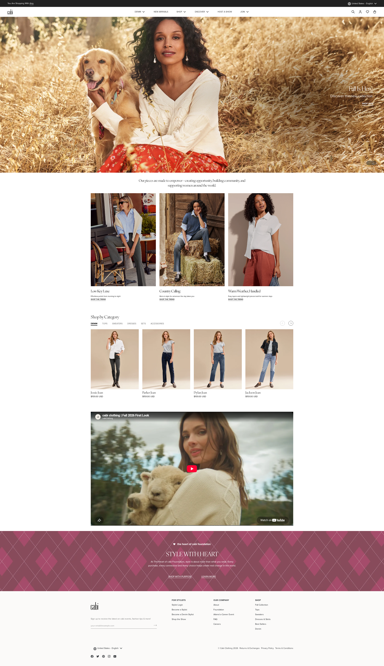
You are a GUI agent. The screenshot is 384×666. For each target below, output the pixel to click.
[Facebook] (92, 656)
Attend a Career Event (223, 614)
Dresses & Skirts (263, 619)
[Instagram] (109, 656)
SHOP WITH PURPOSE (180, 576)
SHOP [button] (258, 600)
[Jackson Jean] (269, 359)
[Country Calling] (192, 239)
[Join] (154, 625)
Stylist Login (177, 604)
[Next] (290, 323)
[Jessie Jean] (115, 359)
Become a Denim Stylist (183, 614)
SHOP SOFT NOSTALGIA (22, 103)
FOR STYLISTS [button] (179, 600)
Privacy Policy (267, 648)
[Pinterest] (103, 656)
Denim (258, 628)
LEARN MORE (208, 576)
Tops (257, 609)
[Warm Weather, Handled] (260, 239)
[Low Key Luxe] (123, 239)
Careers (217, 624)
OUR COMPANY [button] (221, 600)
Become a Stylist (179, 609)
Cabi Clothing (226, 648)
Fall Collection (261, 604)
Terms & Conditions (284, 648)
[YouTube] (115, 656)
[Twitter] (97, 656)
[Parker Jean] (166, 359)
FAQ (215, 619)
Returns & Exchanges (250, 648)
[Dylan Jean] (218, 359)
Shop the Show (179, 619)
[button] (140, 12)
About (216, 604)
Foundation (218, 609)
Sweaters (259, 614)
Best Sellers (260, 624)
